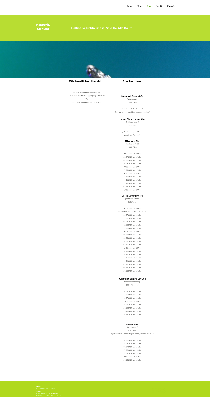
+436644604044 (41, 393)
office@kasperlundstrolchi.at (45, 388)
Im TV (159, 6)
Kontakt (171, 6)
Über (139, 6)
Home (130, 6)
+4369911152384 (42, 395)
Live (149, 6)
